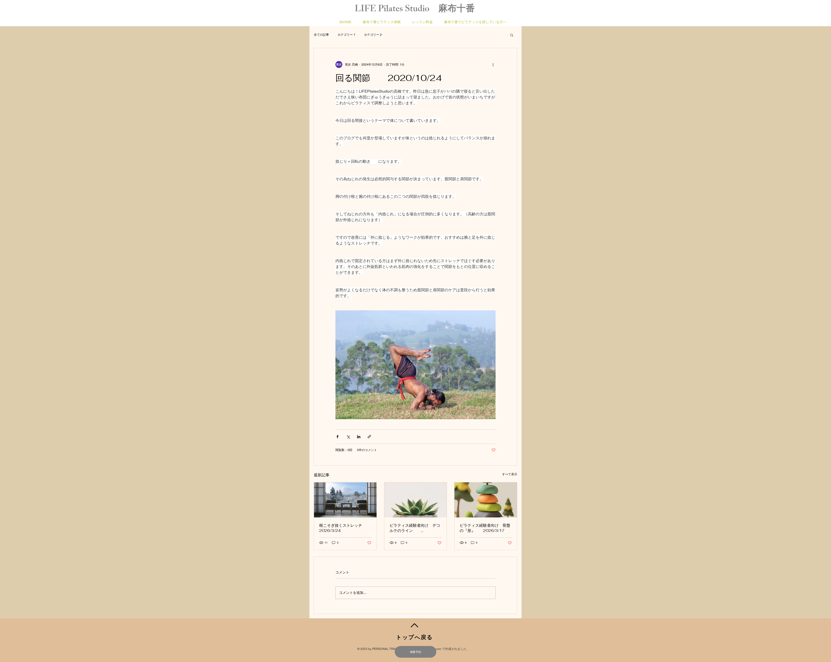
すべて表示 (509, 474)
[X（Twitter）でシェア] (348, 437)
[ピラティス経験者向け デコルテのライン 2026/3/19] (415, 499)
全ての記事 (321, 34)
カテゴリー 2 (373, 34)
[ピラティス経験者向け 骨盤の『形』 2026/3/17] (485, 499)
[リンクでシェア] (369, 437)
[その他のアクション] (493, 64)
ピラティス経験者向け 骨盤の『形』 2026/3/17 (485, 528)
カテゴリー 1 (346, 34)
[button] (512, 35)
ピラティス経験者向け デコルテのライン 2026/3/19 (415, 528)
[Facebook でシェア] (337, 437)
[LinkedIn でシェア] (359, 437)
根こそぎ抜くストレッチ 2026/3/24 (344, 528)
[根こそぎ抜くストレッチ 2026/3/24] (345, 499)
